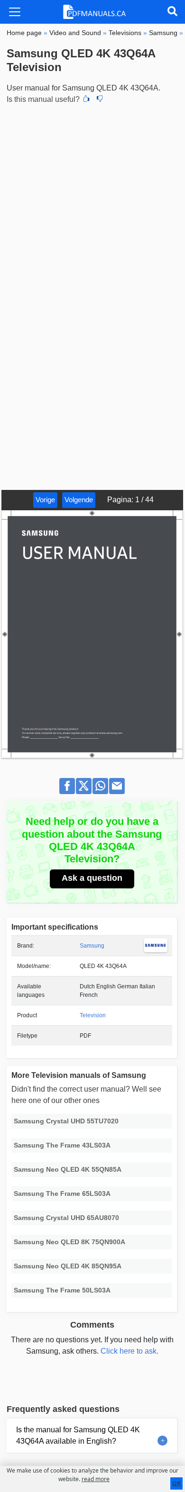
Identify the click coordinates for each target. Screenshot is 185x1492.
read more (96, 1479)
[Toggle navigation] (15, 12)
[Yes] (86, 99)
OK (176, 1483)
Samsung (92, 945)
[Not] (99, 99)
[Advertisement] (92, 203)
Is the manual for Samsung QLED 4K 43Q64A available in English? (78, 1435)
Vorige (45, 500)
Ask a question (92, 878)
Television (93, 1015)
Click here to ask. (129, 1351)
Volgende (79, 500)
